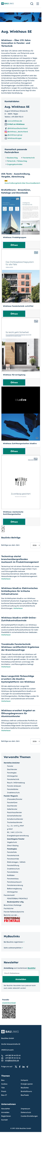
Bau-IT (4, 1095)
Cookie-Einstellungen (29, 1116)
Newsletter (5, 1109)
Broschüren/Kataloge (12, 905)
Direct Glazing (12, 845)
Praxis (3, 1091)
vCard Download (9, 1003)
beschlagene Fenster (15, 839)
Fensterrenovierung (15, 885)
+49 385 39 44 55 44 (13, 1055)
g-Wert (10, 829)
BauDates (25, 1088)
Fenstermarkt (9, 895)
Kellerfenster (12, 809)
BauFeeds (25, 1095)
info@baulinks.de (12, 1060)
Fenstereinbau (13, 879)
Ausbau (4, 1084)
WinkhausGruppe (14, 138)
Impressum (25, 1109)
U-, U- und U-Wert (15, 826)
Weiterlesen (6, 579)
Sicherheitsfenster (14, 816)
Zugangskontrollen (14, 164)
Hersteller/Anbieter (12, 763)
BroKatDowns (26, 1091)
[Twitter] (16, 1066)
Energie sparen (27, 1084)
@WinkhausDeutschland (17, 128)
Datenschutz (26, 1112)
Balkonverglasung (14, 889)
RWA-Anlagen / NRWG (16, 862)
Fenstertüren (12, 802)
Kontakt (4, 1120)
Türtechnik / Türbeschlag (17, 161)
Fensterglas (11, 773)
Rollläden (11, 875)
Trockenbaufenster (14, 822)
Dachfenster (12, 769)
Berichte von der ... (11, 915)
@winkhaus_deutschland (17, 132)
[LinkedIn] (24, 1066)
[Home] (20, 1033)
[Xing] (28, 1066)
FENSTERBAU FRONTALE (17, 898)
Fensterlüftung (13, 865)
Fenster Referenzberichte (14, 912)
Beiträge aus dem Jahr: (10, 545)
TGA (3, 1088)
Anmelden (5, 1112)
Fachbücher (8, 908)
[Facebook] (20, 1066)
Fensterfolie (12, 852)
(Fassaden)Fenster (14, 799)
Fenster (10, 766)
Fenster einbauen (14, 786)
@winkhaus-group (14, 135)
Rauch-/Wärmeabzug (16, 783)
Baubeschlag (12, 158)
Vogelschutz (12, 842)
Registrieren (6, 1116)
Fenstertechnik (29, 158)
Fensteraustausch (14, 882)
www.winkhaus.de (14, 121)
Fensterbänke (12, 789)
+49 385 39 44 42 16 (12, 1058)
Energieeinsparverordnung (18, 836)
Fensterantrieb (13, 859)
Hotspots (24, 1080)
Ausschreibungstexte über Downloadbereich (22, 183)
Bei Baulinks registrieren (13, 942)
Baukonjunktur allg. (15, 902)
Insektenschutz (13, 792)
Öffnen (14, 245)
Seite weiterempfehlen (13, 948)
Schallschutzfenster (15, 819)
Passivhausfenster (14, 812)
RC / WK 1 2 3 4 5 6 (14, 832)
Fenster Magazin (11, 796)
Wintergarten (12, 776)
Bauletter (31, 968)
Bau (2, 1080)
